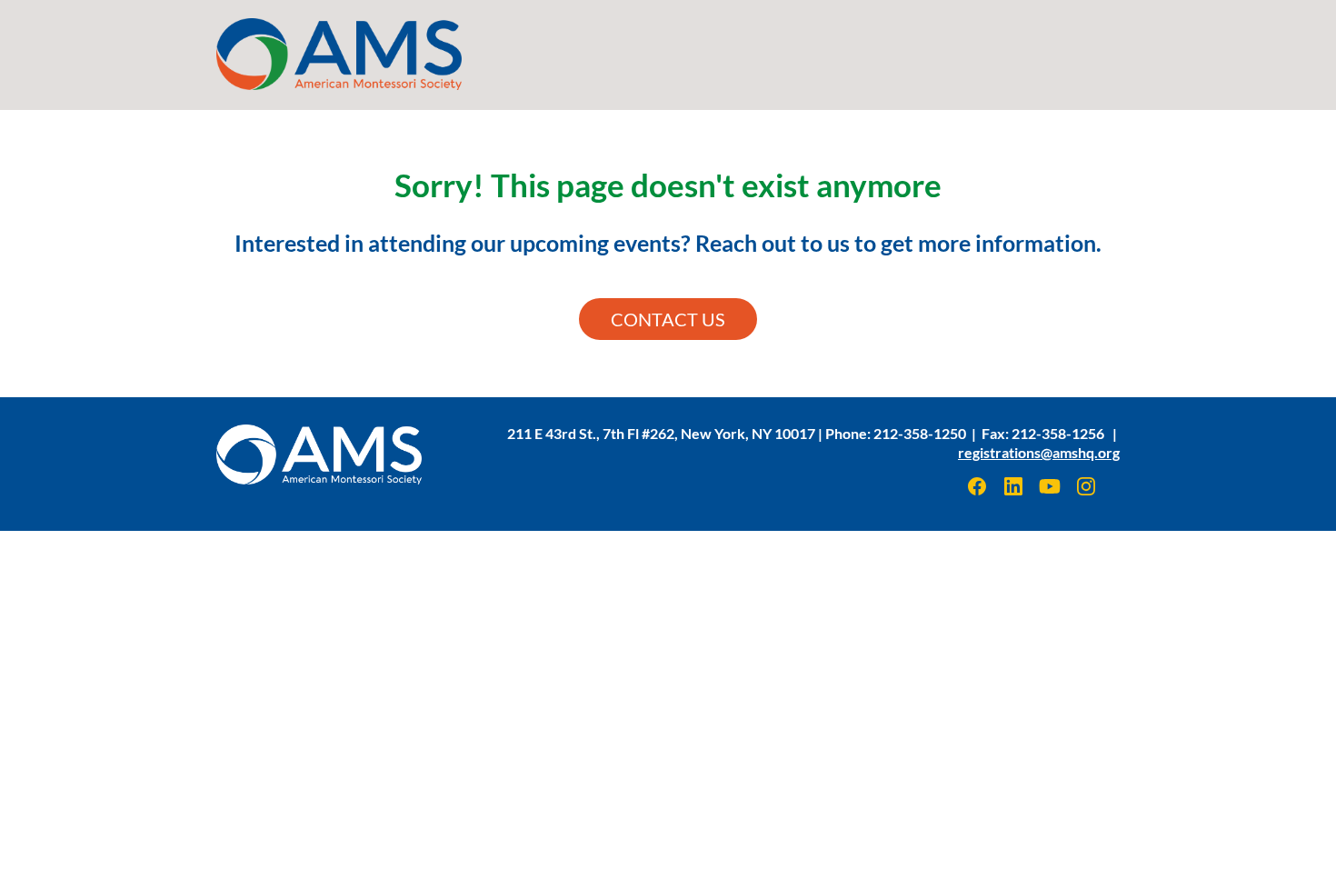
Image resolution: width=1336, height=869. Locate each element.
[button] (979, 492)
